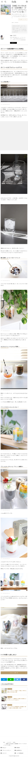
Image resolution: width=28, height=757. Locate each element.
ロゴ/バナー (4, 753)
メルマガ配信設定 (19, 753)
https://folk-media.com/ (6, 104)
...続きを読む (23, 39)
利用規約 (18, 747)
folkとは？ (4, 747)
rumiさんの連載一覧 (14, 672)
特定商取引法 (19, 750)
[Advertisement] (14, 135)
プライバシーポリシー (6, 750)
